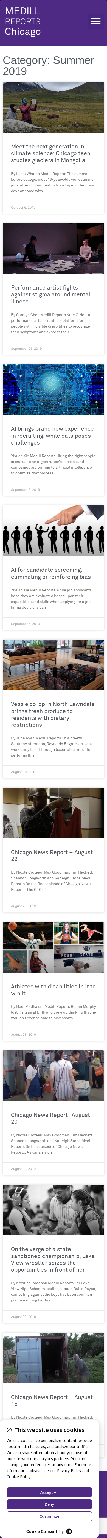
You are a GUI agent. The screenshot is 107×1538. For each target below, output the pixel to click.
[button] (96, 21)
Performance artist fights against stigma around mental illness (50, 295)
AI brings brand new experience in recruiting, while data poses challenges (52, 436)
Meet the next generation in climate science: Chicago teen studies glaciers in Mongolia (50, 154)
